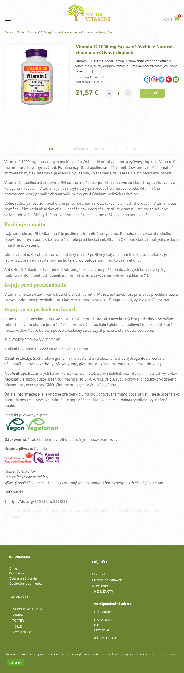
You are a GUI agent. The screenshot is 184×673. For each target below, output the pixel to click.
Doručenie (16, 573)
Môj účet (98, 574)
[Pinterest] (169, 79)
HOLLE (17, 626)
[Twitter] (161, 79)
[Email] (176, 79)
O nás (13, 568)
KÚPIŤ (154, 93)
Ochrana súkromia (23, 578)
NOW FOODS (22, 632)
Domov (8, 32)
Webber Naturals (27, 609)
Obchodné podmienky (25, 583)
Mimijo (17, 615)
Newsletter (100, 586)
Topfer (18, 620)
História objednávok (107, 580)
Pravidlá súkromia (163, 654)
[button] (171, 19)
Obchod (20, 32)
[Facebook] (147, 79)
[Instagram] (154, 79)
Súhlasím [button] (15, 663)
